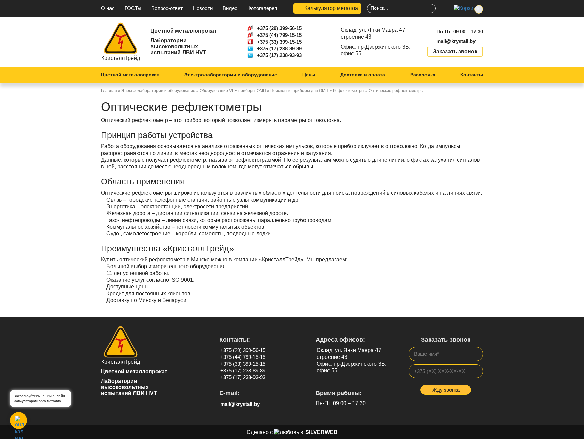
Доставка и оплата (362, 74)
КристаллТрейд (120, 58)
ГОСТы (133, 8)
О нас (108, 8)
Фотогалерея (262, 8)
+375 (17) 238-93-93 (279, 55)
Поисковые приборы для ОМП (299, 90)
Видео (230, 8)
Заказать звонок (455, 51)
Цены (308, 74)
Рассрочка (422, 74)
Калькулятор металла (331, 8)
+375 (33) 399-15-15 (279, 42)
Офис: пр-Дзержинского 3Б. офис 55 (375, 50)
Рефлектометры (348, 90)
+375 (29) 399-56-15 (279, 28)
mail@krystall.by (456, 41)
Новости (203, 8)
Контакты (471, 74)
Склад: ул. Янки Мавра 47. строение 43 (374, 33)
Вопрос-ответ (167, 8)
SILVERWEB (321, 432)
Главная (109, 90)
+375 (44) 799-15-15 (279, 35)
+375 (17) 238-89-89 (279, 48)
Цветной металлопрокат (130, 74)
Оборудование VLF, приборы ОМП (233, 90)
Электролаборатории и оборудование (230, 74)
